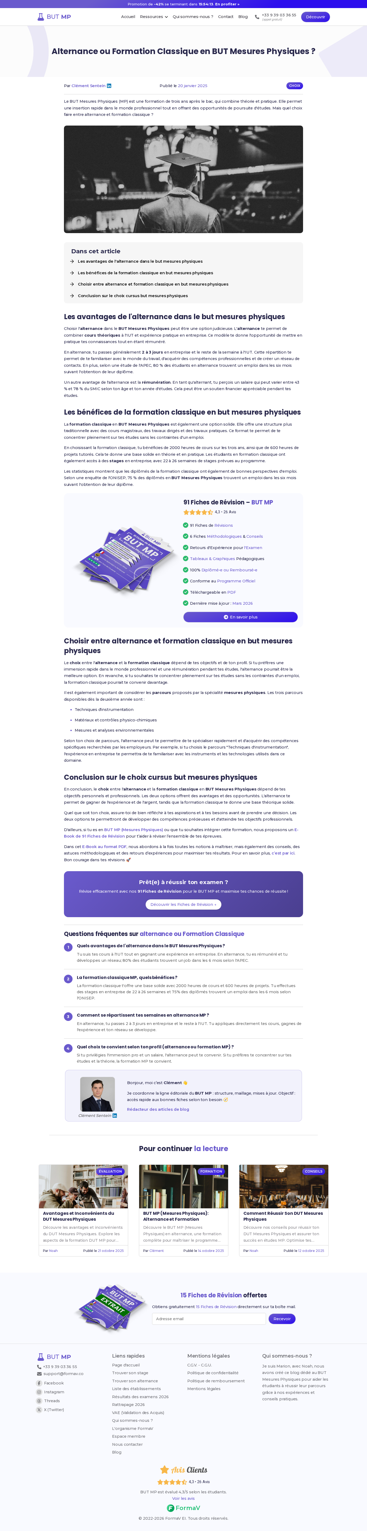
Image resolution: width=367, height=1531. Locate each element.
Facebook (54, 1383)
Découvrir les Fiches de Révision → (183, 904)
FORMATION (211, 1171)
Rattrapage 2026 (128, 1404)
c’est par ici (283, 853)
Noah (53, 1251)
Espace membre (128, 1436)
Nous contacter (127, 1444)
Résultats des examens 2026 (140, 1396)
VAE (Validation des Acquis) (138, 1412)
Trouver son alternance (135, 1381)
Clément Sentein (88, 85)
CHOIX (295, 86)
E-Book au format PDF (104, 846)
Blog (116, 1452)
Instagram (54, 1392)
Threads (52, 1400)
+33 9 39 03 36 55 (59, 1366)
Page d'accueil (126, 1365)
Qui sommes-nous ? (132, 1420)
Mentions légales (204, 1388)
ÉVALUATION (110, 1171)
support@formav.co (64, 1373)
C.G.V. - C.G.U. (199, 1365)
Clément (156, 1251)
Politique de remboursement (216, 1381)
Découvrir (315, 17)
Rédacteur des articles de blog (158, 1109)
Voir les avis (183, 1498)
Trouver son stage (130, 1372)
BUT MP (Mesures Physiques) (133, 829)
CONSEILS (313, 1171)
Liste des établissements (136, 1388)
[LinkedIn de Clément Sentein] (109, 86)
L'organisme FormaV (132, 1428)
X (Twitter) (54, 1409)
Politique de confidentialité (213, 1372)
